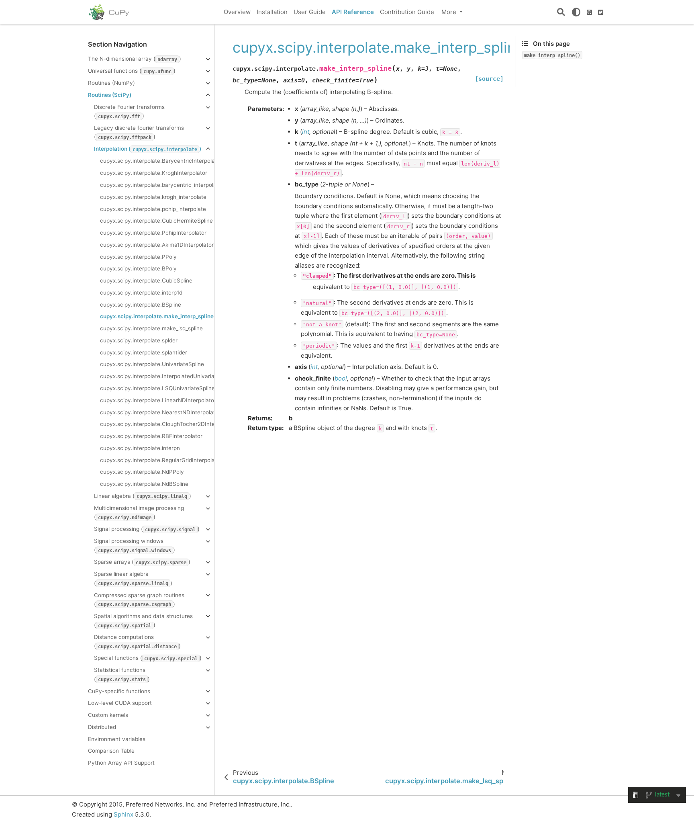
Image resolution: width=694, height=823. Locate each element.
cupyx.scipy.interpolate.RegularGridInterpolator (157, 460)
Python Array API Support (121, 763)
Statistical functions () (122, 674)
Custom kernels (108, 715)
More (449, 12)
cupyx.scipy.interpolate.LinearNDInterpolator (157, 400)
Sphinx (123, 814)
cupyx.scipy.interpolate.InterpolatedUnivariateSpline (157, 376)
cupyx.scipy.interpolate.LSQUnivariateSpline (157, 388)
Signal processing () (147, 529)
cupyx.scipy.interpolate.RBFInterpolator (151, 436)
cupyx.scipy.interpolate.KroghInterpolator (153, 173)
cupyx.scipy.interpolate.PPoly (138, 257)
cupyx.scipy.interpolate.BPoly (138, 268)
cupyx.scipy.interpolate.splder (139, 340)
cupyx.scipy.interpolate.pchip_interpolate (153, 209)
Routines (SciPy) (109, 95)
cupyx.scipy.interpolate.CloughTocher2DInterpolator (157, 424)
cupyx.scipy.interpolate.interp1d (141, 292)
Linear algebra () (142, 496)
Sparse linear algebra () (133, 578)
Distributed (102, 727)
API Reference (353, 12)
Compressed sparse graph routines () (139, 599)
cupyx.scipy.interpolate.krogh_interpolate (153, 197)
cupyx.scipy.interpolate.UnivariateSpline (152, 364)
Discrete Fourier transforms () (129, 111)
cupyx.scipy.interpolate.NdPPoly (142, 472)
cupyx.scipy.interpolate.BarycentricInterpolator (157, 161)
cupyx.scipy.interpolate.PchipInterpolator (153, 232)
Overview (237, 12)
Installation (272, 12)
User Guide (310, 12)
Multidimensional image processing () (139, 512)
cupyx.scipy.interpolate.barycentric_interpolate (157, 185)
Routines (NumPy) (111, 83)
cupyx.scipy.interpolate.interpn (140, 448)
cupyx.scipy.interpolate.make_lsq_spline (151, 328)
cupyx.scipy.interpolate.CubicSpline (146, 280)
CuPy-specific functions (119, 691)
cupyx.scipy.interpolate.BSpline (140, 304)
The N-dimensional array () (134, 58)
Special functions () (148, 658)
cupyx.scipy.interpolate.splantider (143, 352)
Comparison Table (111, 750)
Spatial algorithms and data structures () (143, 620)
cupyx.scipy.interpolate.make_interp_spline (157, 316)
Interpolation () (147, 148)
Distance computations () (137, 641)
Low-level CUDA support (120, 703)
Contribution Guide (407, 12)
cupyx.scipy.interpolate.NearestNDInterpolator (157, 412)
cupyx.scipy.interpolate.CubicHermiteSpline (156, 220)
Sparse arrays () (142, 562)
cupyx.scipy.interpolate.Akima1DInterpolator (157, 245)
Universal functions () (132, 71)
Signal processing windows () (134, 545)
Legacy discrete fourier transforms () (139, 132)
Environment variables (116, 739)
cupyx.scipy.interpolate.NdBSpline (144, 484)
